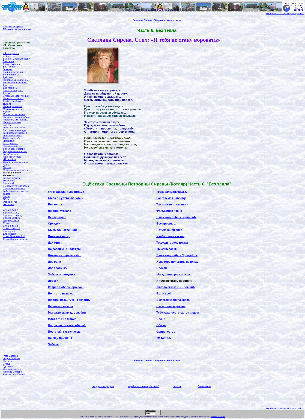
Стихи (6, 223)
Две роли (8, 85)
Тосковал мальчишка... (15, 127)
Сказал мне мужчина (14, 188)
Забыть (7, 125)
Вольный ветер (11, 74)
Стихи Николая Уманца (15, 239)
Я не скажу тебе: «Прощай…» (12, 158)
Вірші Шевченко (11, 218)
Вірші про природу (13, 215)
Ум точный (8, 204)
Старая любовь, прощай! (16, 96)
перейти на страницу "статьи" (143, 386)
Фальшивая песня (12, 135)
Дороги (6, 93)
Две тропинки (10, 88)
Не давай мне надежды (15, 80)
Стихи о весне (10, 226)
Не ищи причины (12, 122)
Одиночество (10, 201)
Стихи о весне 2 (11, 228)
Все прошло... (10, 143)
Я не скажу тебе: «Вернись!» (12, 139)
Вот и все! (8, 183)
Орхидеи (7, 69)
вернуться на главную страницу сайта (285, 13)
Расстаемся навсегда (14, 130)
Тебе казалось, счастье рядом (177, 312)
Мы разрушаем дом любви (67, 312)
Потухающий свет (12, 146)
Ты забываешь (10, 154)
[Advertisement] (17, 296)
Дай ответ (8, 77)
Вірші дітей (9, 231)
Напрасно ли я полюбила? (17, 117)
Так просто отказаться (15, 133)
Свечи (6, 196)
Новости (7, 361)
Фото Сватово (10, 356)
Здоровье (8, 366)
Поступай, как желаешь (15, 119)
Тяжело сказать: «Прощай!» (11, 179)
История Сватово (12, 369)
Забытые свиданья (13, 90)
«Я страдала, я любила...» (11, 54)
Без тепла (8, 61)
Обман (6, 199)
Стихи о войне (10, 210)
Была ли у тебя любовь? (16, 58)
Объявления (204, 386)
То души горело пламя (15, 151)
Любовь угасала (11, 64)
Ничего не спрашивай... (15, 82)
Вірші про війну (11, 212)
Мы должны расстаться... (17, 170)
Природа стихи (11, 220)
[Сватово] (12, 11)
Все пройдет (9, 66)
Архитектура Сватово (14, 374)
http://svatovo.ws (218, 416)
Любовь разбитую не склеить (69, 299)
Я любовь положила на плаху (177, 261)
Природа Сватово (12, 371)
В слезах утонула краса (16, 186)
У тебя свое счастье (14, 148)
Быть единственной (13, 72)
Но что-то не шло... (13, 98)
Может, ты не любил (14, 114)
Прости (7, 167)
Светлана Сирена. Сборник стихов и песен (17, 28)
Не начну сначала (12, 106)
